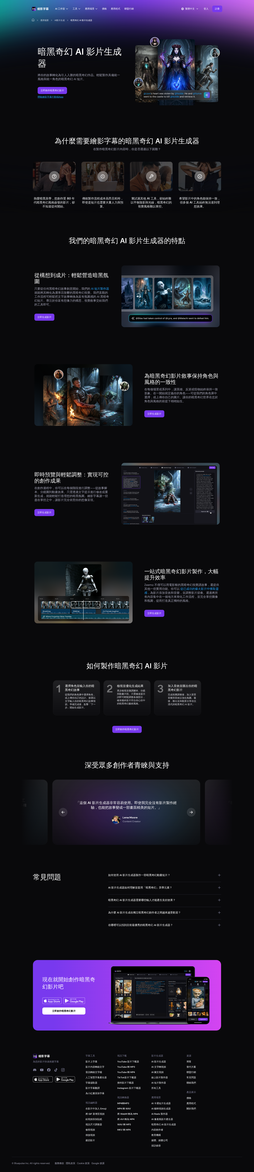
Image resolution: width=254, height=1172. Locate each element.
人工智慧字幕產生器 (96, 1077)
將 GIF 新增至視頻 (95, 1113)
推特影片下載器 (125, 1082)
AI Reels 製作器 (159, 1113)
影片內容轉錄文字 (95, 1066)
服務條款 (59, 1163)
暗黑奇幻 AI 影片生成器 (163, 1124)
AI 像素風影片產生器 (162, 1119)
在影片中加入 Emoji (96, 1108)
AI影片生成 (60, 20)
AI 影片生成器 (158, 1061)
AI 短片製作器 (158, 1082)
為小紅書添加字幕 (95, 1093)
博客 (189, 1061)
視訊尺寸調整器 (94, 1124)
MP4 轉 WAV (124, 1108)
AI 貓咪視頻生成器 (161, 1108)
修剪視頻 (90, 1129)
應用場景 (89, 8)
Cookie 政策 (83, 1163)
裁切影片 (90, 1140)
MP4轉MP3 (123, 1103)
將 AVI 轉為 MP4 (125, 1119)
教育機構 (156, 1135)
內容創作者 (157, 1129)
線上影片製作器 (159, 1077)
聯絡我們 (191, 1082)
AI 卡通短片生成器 (161, 1103)
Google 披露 (98, 1163)
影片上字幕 (91, 1061)
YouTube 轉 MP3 (126, 1066)
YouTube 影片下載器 (128, 1061)
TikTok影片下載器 (126, 1077)
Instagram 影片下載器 (129, 1088)
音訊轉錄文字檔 (94, 1072)
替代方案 (191, 1066)
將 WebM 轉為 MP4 (127, 1113)
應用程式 (115, 8)
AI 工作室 (60, 8)
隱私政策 (70, 1163)
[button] (217, 9)
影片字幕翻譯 (93, 1088)
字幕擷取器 (91, 1082)
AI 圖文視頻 (157, 1072)
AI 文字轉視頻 (158, 1066)
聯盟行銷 (129, 8)
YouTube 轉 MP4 (126, 1072)
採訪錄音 (156, 1145)
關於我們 (191, 1108)
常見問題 (191, 1077)
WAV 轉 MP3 (124, 1124)
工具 (75, 8)
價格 (104, 8)
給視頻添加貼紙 (94, 1119)
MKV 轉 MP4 (124, 1129)
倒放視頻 (90, 1135)
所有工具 (156, 1088)
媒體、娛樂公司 (159, 1140)
